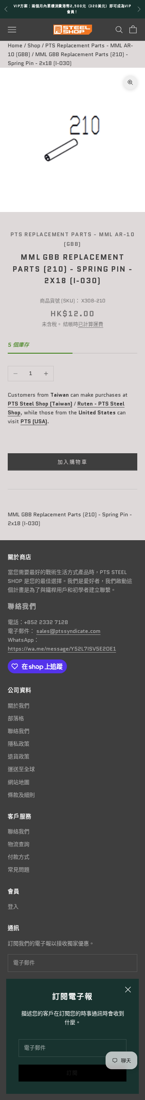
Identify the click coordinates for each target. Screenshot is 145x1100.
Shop (33, 45)
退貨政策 (18, 756)
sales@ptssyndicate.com (68, 631)
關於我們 (18, 705)
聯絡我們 (18, 731)
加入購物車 (72, 462)
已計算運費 (90, 324)
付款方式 (18, 857)
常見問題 (18, 869)
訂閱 (72, 1073)
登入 (13, 906)
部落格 (16, 718)
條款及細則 (21, 795)
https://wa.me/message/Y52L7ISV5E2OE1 (62, 649)
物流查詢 (18, 844)
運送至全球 (21, 769)
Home (15, 45)
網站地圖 (18, 782)
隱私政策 (18, 744)
